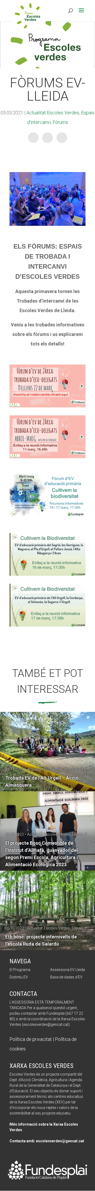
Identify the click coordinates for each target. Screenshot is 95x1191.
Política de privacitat (31, 1039)
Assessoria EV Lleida (67, 970)
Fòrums (60, 122)
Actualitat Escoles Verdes (52, 112)
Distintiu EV (19, 977)
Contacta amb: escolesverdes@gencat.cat (47, 1141)
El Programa (20, 970)
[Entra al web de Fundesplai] (47, 1178)
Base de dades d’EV (66, 977)
